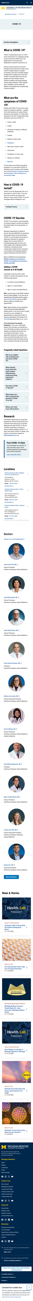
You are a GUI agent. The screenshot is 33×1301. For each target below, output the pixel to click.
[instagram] (6, 1177)
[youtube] (12, 1177)
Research (4, 1205)
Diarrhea (10, 162)
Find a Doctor (5, 1184)
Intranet (3, 1237)
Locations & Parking (6, 1189)
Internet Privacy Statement (12, 1297)
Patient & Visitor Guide (7, 1191)
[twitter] (9, 1177)
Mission (3, 1165)
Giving (3, 1170)
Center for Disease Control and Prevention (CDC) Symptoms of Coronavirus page (16, 173)
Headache (10, 143)
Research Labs (5, 1210)
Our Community (5, 1229)
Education (4, 1224)
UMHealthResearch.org (11, 435)
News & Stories (5, 1172)
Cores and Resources (7, 1215)
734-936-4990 (10, 299)
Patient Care (5, 1181)
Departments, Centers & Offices (9, 1232)
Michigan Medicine (8, 1159)
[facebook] (2, 1177)
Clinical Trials (4, 1208)
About (3, 1162)
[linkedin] (9, 1220)
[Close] (29, 1287)
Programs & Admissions (8, 1227)
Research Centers (6, 1213)
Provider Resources (6, 1196)
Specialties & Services (7, 1186)
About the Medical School (8, 1234)
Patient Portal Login (6, 1194)
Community (4, 1167)
